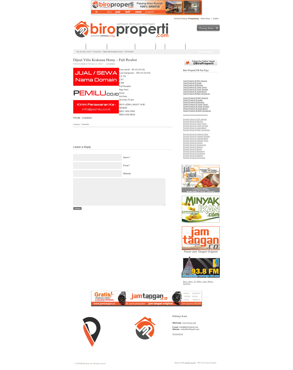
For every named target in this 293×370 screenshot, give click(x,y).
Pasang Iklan (206, 28)
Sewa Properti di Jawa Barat (195, 109)
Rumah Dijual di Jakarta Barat (195, 139)
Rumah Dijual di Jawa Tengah (195, 126)
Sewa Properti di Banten (193, 102)
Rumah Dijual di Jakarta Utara (195, 134)
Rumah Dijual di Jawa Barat (194, 128)
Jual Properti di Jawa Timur (195, 87)
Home (81, 46)
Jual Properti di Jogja (192, 83)
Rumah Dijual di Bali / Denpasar (196, 130)
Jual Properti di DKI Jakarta (195, 81)
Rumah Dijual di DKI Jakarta (195, 119)
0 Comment (110, 64)
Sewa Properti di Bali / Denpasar (197, 111)
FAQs (160, 46)
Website (127, 173)
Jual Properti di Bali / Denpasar (196, 94)
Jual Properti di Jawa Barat (195, 92)
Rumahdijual (177, 334)
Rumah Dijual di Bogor (192, 149)
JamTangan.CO (190, 362)
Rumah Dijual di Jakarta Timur (195, 141)
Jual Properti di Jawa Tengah (195, 90)
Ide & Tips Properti (145, 46)
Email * (126, 165)
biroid (83, 64)
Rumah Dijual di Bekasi (193, 147)
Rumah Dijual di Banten (193, 121)
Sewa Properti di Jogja (193, 100)
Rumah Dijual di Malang (193, 156)
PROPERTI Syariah (96, 46)
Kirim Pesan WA (189, 323)
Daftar (216, 19)
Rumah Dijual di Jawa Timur (195, 124)
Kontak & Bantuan (175, 46)
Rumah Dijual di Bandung (194, 151)
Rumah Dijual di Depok (193, 143)
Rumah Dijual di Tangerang (194, 145)
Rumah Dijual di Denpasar (194, 158)
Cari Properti (205, 52)
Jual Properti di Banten (193, 85)
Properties (97, 52)
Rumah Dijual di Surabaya (194, 153)
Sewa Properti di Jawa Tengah (196, 107)
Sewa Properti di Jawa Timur (195, 104)
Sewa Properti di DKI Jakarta (195, 98)
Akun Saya (205, 19)
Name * (126, 157)
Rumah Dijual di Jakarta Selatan (196, 136)
